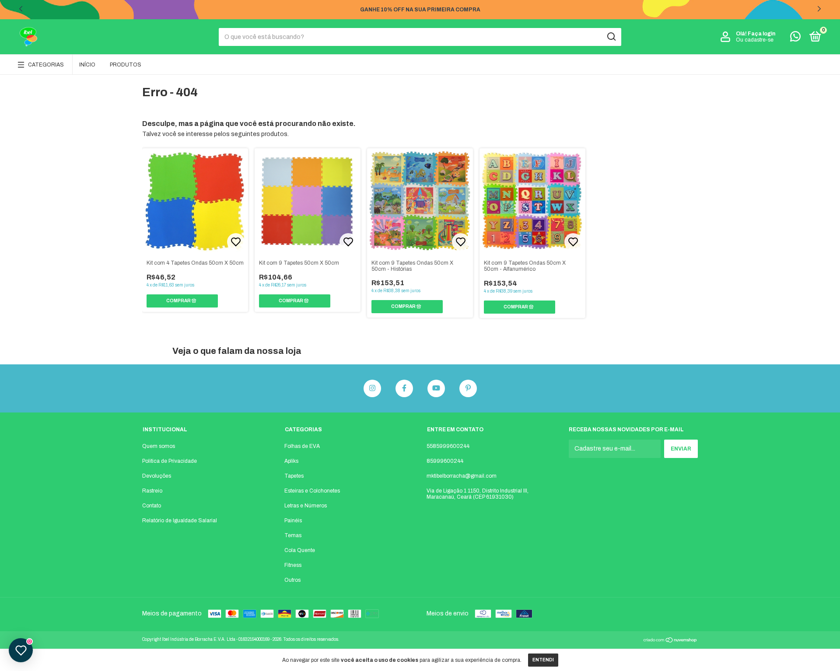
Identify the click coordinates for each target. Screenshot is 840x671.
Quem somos (158, 446)
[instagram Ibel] (372, 388)
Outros (292, 580)
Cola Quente (299, 550)
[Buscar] (611, 37)
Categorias (46, 65)
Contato (151, 506)
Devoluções (156, 476)
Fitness (292, 565)
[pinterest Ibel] (468, 388)
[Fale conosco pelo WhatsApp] (795, 38)
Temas (292, 535)
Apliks (291, 461)
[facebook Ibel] (404, 388)
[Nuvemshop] (670, 641)
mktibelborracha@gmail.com (462, 476)
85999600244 (445, 461)
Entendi (543, 659)
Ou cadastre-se (755, 40)
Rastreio (152, 491)
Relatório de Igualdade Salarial (179, 520)
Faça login (761, 34)
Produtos (125, 65)
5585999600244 (448, 446)
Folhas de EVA (302, 446)
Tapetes (294, 476)
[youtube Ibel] (436, 388)
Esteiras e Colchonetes (312, 491)
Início (87, 65)
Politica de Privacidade (169, 461)
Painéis (293, 520)
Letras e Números (305, 506)
